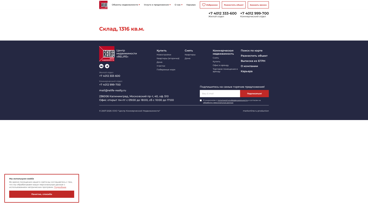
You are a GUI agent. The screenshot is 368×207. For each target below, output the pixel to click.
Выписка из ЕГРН (253, 61)
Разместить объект (234, 5)
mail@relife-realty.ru (112, 90)
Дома (159, 62)
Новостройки (164, 54)
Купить (162, 50)
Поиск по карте (251, 50)
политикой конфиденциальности (233, 100)
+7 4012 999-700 (254, 13)
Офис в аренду (221, 65)
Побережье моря (166, 69)
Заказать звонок (258, 5)
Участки (161, 66)
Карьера (247, 71)
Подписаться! (254, 93)
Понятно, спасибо (41, 194)
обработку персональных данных (218, 102)
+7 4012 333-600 (222, 13)
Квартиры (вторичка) (168, 58)
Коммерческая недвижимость (223, 52)
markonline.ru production (256, 111)
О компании (249, 66)
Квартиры (190, 54)
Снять (189, 50)
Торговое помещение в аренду (225, 70)
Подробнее (60, 187)
